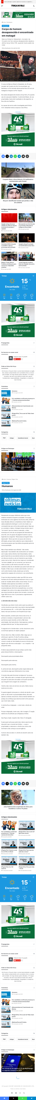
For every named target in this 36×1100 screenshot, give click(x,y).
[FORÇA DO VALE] (18, 6)
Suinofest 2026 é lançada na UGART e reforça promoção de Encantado (8, 245)
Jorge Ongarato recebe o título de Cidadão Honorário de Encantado (26, 264)
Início (4, 22)
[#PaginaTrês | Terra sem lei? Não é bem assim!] (6, 416)
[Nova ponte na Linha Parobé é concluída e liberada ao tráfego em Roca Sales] (27, 217)
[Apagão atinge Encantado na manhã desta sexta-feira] (27, 237)
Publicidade (18, 112)
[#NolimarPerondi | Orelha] (6, 423)
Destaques (9, 22)
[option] (18, 461)
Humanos (14, 391)
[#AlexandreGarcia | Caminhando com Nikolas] (6, 408)
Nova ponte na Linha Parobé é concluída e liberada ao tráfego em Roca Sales (27, 225)
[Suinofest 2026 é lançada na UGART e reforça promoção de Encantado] (9, 237)
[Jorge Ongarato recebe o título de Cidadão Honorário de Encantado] (27, 256)
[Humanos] (6, 393)
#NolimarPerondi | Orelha (19, 421)
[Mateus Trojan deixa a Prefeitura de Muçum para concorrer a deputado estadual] (9, 256)
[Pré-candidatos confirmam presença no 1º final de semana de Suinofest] (6, 401)
